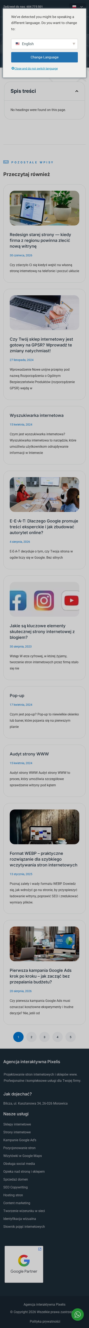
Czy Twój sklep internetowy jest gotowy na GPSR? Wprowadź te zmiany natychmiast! (41, 345)
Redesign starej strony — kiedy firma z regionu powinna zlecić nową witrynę (40, 240)
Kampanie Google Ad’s (19, 1140)
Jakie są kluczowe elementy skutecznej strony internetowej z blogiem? (42, 631)
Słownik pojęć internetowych (24, 1227)
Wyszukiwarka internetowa (37, 415)
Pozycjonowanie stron (19, 1148)
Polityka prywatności (45, 1321)
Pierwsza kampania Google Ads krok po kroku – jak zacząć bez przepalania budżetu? (41, 976)
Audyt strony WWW (29, 753)
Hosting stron (13, 1195)
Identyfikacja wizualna (19, 1219)
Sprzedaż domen (15, 1179)
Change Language (45, 57)
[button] (76, 91)
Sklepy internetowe (17, 1124)
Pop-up (17, 695)
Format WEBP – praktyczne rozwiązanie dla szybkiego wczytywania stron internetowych (43, 859)
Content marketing (16, 1203)
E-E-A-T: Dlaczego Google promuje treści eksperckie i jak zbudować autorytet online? (44, 527)
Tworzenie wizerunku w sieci (24, 1211)
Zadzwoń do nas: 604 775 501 (23, 6)
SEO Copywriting (15, 1187)
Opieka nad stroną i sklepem (24, 1172)
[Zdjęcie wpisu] (44, 208)
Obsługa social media (19, 1164)
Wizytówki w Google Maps (22, 1156)
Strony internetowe (17, 1132)
